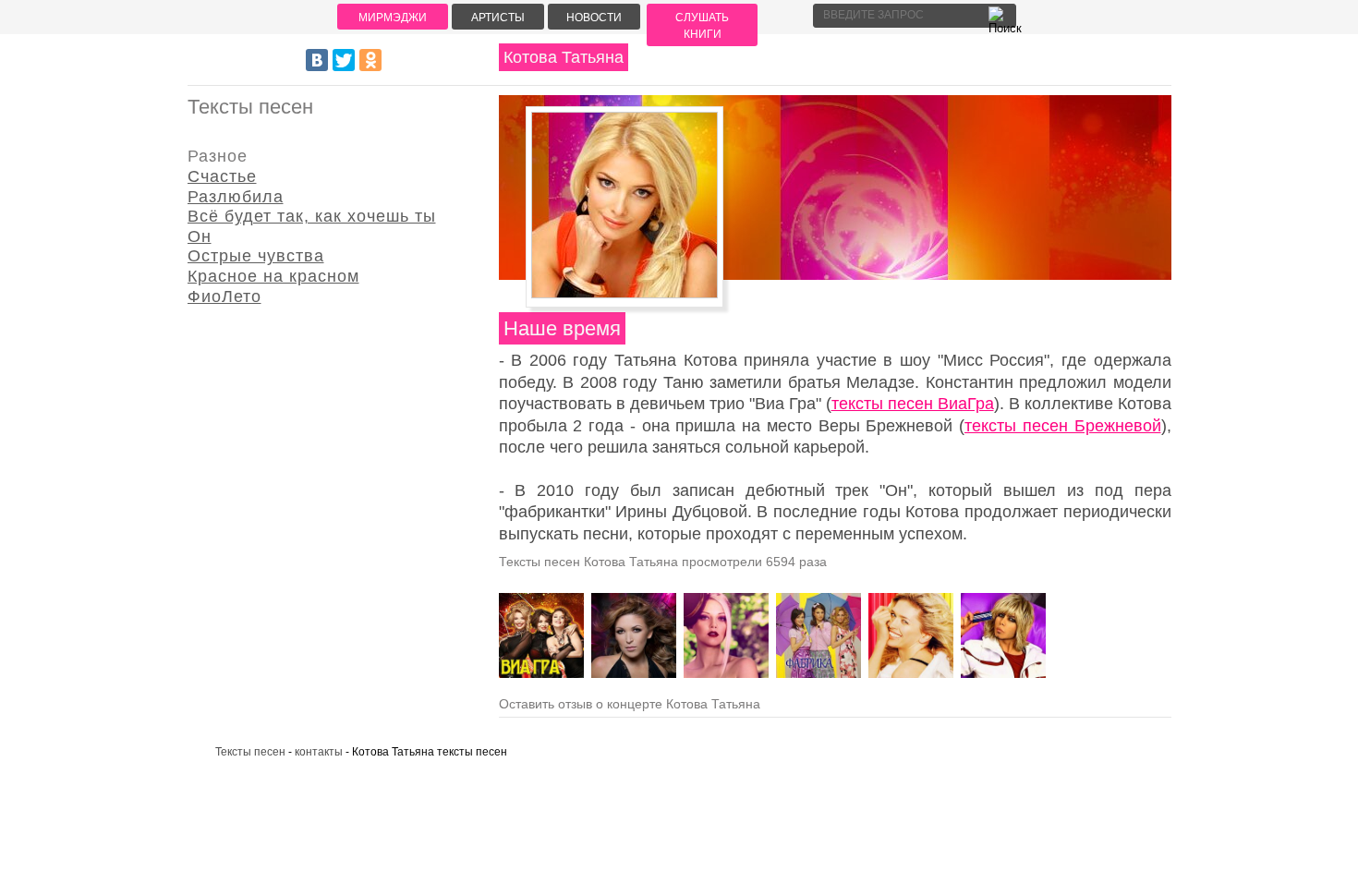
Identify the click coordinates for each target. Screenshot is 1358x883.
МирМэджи (392, 17)
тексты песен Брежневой (1062, 426)
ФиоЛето (224, 296)
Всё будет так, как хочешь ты (312, 216)
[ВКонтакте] (317, 60)
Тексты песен (250, 751)
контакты (319, 751)
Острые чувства (256, 256)
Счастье (222, 176)
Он (200, 236)
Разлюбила (236, 196)
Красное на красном (273, 276)
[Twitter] (344, 60)
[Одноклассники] (370, 60)
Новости (594, 17)
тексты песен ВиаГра (912, 403)
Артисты (498, 17)
